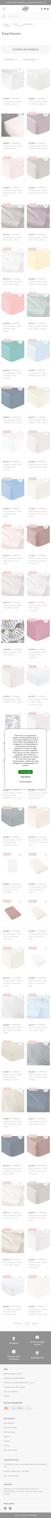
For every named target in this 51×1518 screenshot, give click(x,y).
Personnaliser (25, 782)
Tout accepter (25, 772)
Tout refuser (25, 777)
